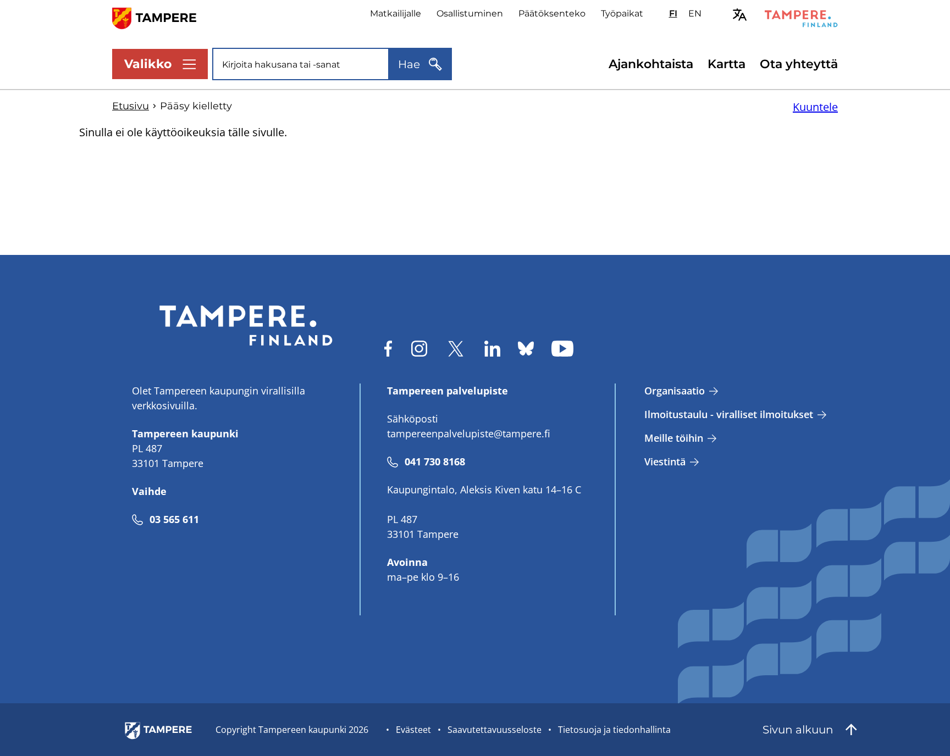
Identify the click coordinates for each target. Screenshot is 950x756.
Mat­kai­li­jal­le (395, 13)
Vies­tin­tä (665, 461)
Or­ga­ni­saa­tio (674, 390)
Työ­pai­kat (622, 13)
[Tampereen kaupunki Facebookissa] (388, 349)
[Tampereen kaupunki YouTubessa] (562, 349)
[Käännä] (739, 14)
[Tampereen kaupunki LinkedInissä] (492, 349)
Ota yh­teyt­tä (799, 64)
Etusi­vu (130, 106)
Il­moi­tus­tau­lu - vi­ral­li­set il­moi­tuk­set (728, 414)
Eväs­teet (413, 730)
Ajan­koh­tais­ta (651, 64)
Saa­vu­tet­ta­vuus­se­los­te (495, 730)
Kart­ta (726, 64)
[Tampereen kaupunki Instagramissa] (419, 349)
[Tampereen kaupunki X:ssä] (456, 349)
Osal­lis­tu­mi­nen (470, 13)
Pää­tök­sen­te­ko (552, 13)
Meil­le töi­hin (673, 437)
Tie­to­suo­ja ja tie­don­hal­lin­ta (614, 730)
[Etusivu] (160, 17)
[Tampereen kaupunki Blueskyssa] (526, 349)
